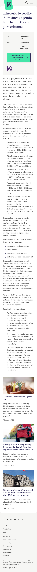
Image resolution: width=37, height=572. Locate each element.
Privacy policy (7, 546)
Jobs (5, 525)
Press (5, 532)
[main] (18, 258)
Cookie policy (7, 549)
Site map (6, 555)
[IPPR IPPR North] (9, 68)
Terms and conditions (10, 540)
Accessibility (7, 543)
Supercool (13, 567)
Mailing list (7, 536)
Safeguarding (7, 552)
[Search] (26, 3)
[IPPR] (9, 5)
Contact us (7, 529)
